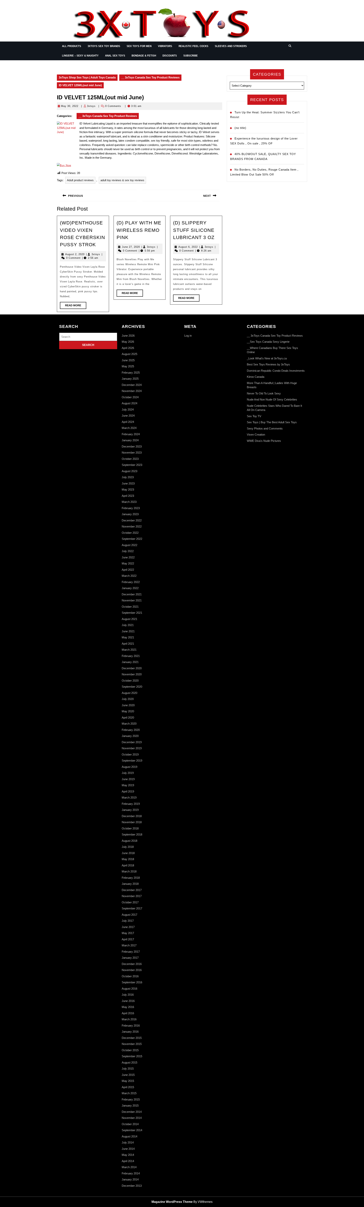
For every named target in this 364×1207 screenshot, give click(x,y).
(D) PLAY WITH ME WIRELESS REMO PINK (139, 230)
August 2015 (129, 1062)
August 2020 (129, 692)
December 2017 (132, 890)
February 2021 (131, 656)
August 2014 (129, 1136)
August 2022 (129, 545)
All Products (71, 46)
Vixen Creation (256, 434)
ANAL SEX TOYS (115, 55)
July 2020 (128, 699)
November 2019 (132, 748)
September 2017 (132, 908)
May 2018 (128, 859)
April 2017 (128, 939)
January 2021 (130, 662)
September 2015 (132, 1056)
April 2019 (128, 791)
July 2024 (128, 409)
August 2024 (129, 403)
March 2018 (129, 871)
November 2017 (132, 896)
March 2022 (129, 575)
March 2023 (129, 501)
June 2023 (128, 483)
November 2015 (132, 1044)
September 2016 (132, 982)
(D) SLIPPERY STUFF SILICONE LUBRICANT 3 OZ (193, 230)
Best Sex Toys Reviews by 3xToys (268, 364)
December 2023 (132, 446)
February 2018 (131, 877)
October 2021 (130, 606)
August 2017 (129, 914)
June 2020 (128, 705)
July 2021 (128, 625)
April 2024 (128, 421)
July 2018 (128, 846)
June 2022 (128, 557)
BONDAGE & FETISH (144, 55)
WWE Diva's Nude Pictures (264, 440)
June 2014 (128, 1148)
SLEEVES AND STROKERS (231, 46)
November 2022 (132, 526)
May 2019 (128, 785)
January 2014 (130, 1179)
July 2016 (128, 994)
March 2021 (129, 649)
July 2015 (128, 1068)
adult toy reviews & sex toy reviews (122, 180)
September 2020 (132, 686)
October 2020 (130, 680)
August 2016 (129, 988)
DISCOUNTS (169, 55)
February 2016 (131, 1025)
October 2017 (130, 902)
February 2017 (131, 951)
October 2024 (130, 397)
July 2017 (128, 920)
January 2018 (130, 883)
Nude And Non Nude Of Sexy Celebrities (272, 399)
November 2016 (132, 970)
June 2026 (128, 335)
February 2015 (131, 1099)
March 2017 (129, 945)
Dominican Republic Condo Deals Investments (276, 370)
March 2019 (129, 797)
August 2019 (129, 766)
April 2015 (128, 1087)
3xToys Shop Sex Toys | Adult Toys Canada (87, 77)
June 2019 (128, 779)
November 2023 (132, 452)
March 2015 (129, 1093)
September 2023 (132, 464)
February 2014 (131, 1173)
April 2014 (128, 1161)
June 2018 (128, 853)
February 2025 (131, 372)
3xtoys (91, 106)
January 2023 (130, 514)
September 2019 (132, 760)
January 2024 (130, 440)
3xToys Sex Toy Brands (104, 46)
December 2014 (132, 1111)
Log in (188, 335)
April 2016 (128, 1013)
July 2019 (128, 772)
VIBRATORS (165, 46)
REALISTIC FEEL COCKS (193, 46)
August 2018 (129, 840)
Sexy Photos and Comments (265, 428)
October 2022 (130, 532)
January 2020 (130, 736)
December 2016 (132, 964)
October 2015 (130, 1050)
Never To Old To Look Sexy (264, 393)
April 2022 (128, 569)
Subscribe (190, 55)
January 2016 (130, 1031)
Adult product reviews (80, 180)
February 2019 (131, 803)
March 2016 (129, 1019)
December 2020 (132, 668)
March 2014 (129, 1167)
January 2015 (130, 1105)
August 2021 (129, 619)
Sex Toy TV (254, 416)
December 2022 (132, 520)
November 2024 (132, 391)
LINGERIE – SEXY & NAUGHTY (80, 55)
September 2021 (132, 612)
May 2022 (128, 563)
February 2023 (131, 508)
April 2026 (128, 348)
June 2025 (128, 360)
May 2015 (128, 1080)
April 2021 (128, 643)
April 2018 (128, 865)
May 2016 (128, 1007)
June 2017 (128, 927)
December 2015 (132, 1037)
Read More (75, 306)
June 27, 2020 (131, 246)
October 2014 (130, 1124)
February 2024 (131, 434)
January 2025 (130, 378)
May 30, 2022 (69, 106)
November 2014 (132, 1117)
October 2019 (130, 754)
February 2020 (131, 729)
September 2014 (132, 1130)
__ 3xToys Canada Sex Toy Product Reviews (150, 77)
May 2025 (128, 366)
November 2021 (132, 600)
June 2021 (128, 631)
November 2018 (132, 822)
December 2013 (132, 1185)
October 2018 (130, 828)
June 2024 (128, 415)
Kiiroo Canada (255, 376)
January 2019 (130, 809)
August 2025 (129, 354)
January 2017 (130, 957)
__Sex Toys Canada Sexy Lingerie (268, 341)
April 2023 (128, 495)
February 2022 (131, 582)
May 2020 (128, 711)
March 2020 (129, 723)
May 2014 (128, 1154)
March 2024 (129, 428)
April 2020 (128, 717)
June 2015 (128, 1074)
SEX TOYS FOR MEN (139, 46)
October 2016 (130, 976)
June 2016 (128, 1000)
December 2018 (132, 816)
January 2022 (130, 588)
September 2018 (132, 834)
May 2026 (128, 341)
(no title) (240, 127)
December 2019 (132, 742)
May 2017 (128, 933)
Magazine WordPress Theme (172, 1201)
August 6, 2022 (188, 246)
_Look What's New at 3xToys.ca (267, 358)
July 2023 (128, 477)
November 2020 (132, 674)
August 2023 (129, 471)
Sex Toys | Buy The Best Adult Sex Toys (272, 422)
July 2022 (128, 551)
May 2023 (128, 489)
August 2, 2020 (75, 254)
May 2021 (128, 637)
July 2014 (128, 1142)
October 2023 (130, 458)
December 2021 (132, 594)
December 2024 (132, 384)
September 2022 (132, 538)
